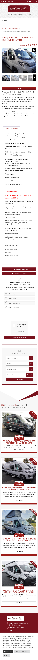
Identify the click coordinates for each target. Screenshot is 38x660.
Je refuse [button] (6, 655)
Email (10, 630)
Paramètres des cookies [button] (21, 651)
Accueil (4, 28)
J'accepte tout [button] (8, 651)
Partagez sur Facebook (20, 269)
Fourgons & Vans (13, 28)
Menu (5, 20)
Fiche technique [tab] (11, 128)
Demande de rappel (20, 274)
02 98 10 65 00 (8, 1)
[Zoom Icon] (34, 50)
